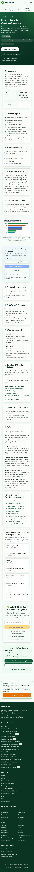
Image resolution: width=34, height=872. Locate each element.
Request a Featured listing (9, 854)
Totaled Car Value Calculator (11, 744)
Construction (21, 812)
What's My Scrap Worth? (9, 729)
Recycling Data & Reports (9, 793)
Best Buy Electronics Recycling (14, 388)
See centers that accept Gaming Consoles (20, 661)
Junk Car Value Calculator (9, 731)
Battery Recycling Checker (10, 759)
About (3, 778)
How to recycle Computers (13, 503)
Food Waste (21, 838)
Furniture (4, 835)
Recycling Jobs (5, 801)
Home (3, 775)
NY (15, 594)
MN (10, 597)
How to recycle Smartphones (13, 501)
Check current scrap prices (10, 58)
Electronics (4, 815)
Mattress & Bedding (7, 838)
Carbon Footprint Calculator (9, 757)
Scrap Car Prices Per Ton (10, 741)
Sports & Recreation (24, 835)
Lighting (3, 827)
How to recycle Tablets (12, 514)
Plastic (20, 822)
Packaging (4, 830)
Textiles (3, 825)
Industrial (20, 833)
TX (6, 594)
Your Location (8, 259)
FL (23, 594)
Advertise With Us (6, 856)
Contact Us (4, 849)
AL (6, 597)
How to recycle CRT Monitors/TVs (15, 506)
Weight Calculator (6, 752)
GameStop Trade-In (10, 393)
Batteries (20, 810)
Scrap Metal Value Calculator (10, 746)
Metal (19, 815)
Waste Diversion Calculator (9, 762)
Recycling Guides (6, 786)
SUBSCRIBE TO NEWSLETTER (17, 627)
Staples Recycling (10, 391)
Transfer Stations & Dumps (9, 791)
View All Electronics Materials (18, 665)
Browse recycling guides (9, 60)
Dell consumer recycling (12, 399)
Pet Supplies (21, 840)
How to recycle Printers (12, 511)
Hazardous (4, 817)
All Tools (4, 726)
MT (27, 594)
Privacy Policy (10, 867)
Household (21, 817)
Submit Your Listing (7, 851)
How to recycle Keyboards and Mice (15, 516)
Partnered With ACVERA (21, 867)
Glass (3, 820)
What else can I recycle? (19, 669)
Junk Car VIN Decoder (9, 734)
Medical (20, 830)
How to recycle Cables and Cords (15, 519)
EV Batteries (5, 812)
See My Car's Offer (16, 695)
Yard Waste (4, 833)
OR (19, 594)
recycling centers (21, 712)
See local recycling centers (13, 54)
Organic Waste (22, 820)
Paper (3, 822)
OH (10, 594)
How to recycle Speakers (12, 521)
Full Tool (17, 270)
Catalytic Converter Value (9, 736)
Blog (2, 796)
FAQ (2, 798)
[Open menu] (31, 2)
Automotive (4, 810)
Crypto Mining (5, 840)
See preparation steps (10, 49)
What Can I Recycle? (7, 783)
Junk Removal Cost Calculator (10, 749)
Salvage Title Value (8, 739)
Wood (19, 827)
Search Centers (6, 781)
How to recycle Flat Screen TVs (14, 508)
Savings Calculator (6, 764)
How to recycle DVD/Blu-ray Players (16, 524)
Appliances (21, 825)
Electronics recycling (8, 16)
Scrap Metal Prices (7, 788)
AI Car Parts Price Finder (10, 767)
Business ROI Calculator (8, 754)
